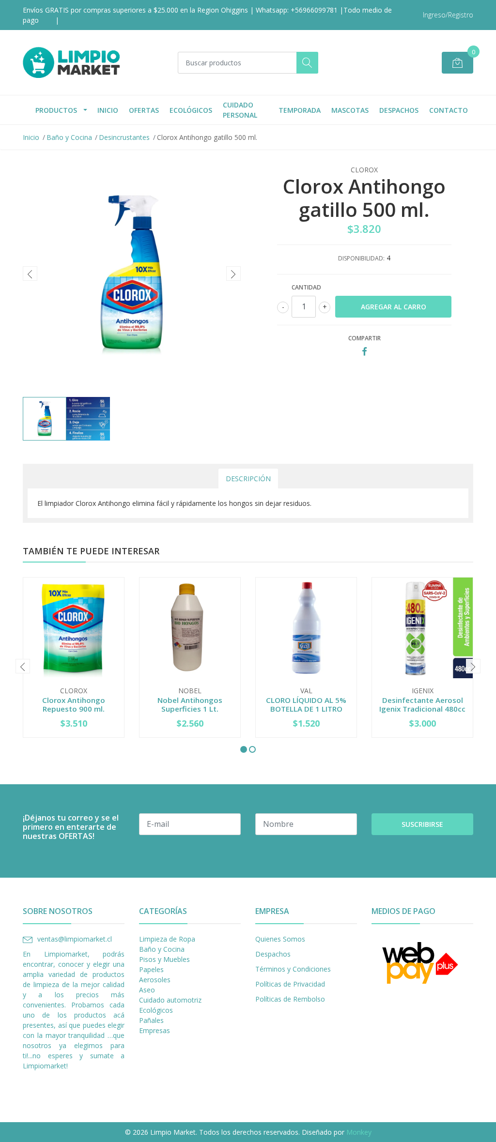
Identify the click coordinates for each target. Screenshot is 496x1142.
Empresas (154, 1030)
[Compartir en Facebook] (364, 351)
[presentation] (30, 273)
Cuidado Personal (240, 110)
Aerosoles (154, 979)
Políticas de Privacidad (290, 984)
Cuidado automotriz (170, 1000)
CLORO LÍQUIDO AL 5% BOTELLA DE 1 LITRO (306, 704)
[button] (243, 749)
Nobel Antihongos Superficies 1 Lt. (189, 704)
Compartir (364, 338)
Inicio (107, 110)
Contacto (448, 110)
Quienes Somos (280, 939)
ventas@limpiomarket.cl (74, 939)
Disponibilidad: (361, 258)
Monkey (359, 1132)
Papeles (151, 969)
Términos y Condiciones (293, 969)
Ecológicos (191, 110)
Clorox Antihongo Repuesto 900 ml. (73, 704)
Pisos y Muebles (164, 959)
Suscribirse (422, 824)
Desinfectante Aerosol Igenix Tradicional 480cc (422, 704)
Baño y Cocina (69, 137)
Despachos (398, 110)
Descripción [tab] (248, 478)
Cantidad (306, 287)
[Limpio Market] (71, 62)
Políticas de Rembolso (290, 999)
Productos (56, 110)
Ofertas (144, 110)
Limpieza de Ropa (167, 939)
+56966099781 (314, 10)
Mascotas (350, 110)
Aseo (147, 989)
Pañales (151, 1020)
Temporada (300, 110)
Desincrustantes (124, 137)
